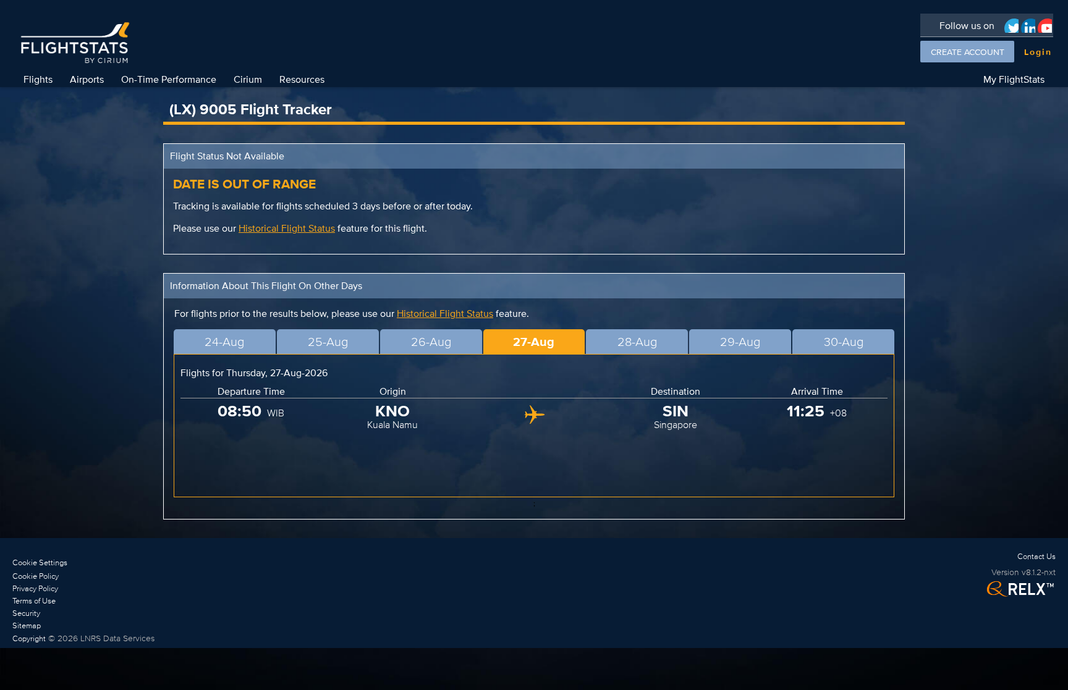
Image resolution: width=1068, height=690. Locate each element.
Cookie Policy (35, 576)
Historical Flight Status (287, 228)
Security (26, 613)
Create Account (967, 52)
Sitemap (26, 625)
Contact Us (1036, 556)
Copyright (29, 638)
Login (1038, 52)
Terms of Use (34, 601)
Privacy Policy (35, 588)
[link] (83, 576)
